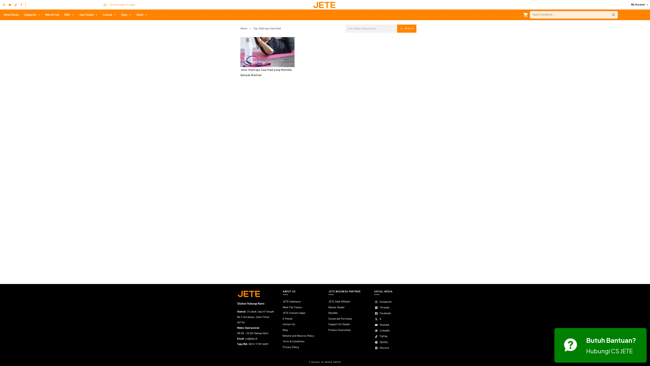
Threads (384, 307)
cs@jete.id (251, 339)
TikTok (383, 336)
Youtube (384, 325)
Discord (384, 348)
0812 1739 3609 (258, 344)
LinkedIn (385, 330)
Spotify (384, 342)
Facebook (385, 313)
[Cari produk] (613, 15)
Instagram (386, 302)
